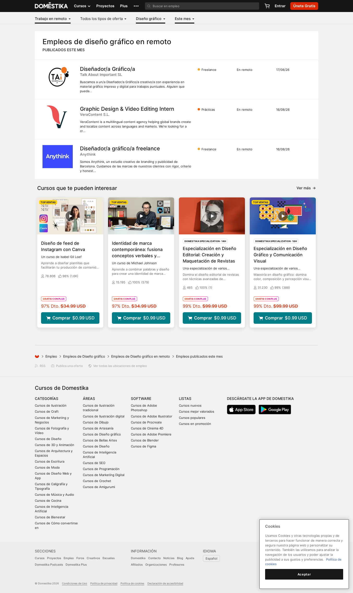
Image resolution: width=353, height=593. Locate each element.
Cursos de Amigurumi (99, 487)
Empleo (51, 356)
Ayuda (190, 558)
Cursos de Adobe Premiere (151, 434)
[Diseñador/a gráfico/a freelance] (58, 156)
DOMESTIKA (51, 6)
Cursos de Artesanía (98, 428)
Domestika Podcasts (49, 564)
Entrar (280, 6)
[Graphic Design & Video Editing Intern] (58, 116)
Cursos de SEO (94, 463)
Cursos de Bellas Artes (100, 440)
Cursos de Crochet (97, 481)
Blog (180, 558)
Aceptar (304, 574)
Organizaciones (156, 564)
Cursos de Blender (145, 440)
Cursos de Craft (47, 411)
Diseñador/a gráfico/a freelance (120, 148)
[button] (136, 6)
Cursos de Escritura (49, 461)
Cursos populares (192, 418)
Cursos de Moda (47, 467)
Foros (80, 558)
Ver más (306, 188)
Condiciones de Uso (74, 583)
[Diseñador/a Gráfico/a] (58, 77)
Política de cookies (132, 583)
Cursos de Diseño (48, 439)
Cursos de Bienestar (50, 517)
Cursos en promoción (195, 424)
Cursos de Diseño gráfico (102, 434)
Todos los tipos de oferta (102, 18)
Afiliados (137, 564)
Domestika (138, 558)
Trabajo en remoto (51, 18)
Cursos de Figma (143, 446)
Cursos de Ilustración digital (103, 416)
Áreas (89, 398)
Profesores (176, 564)
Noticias (168, 558)
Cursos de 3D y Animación (54, 445)
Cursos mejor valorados (196, 411)
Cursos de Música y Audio (54, 494)
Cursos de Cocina (48, 500)
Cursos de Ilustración (51, 405)
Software (141, 398)
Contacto (154, 558)
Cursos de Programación (101, 469)
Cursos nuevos (190, 405)
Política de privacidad (103, 583)
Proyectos (105, 6)
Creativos (93, 558)
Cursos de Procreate (146, 422)
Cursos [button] (80, 6)
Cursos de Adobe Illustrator (151, 416)
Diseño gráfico (149, 18)
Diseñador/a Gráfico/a (107, 69)
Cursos (39, 558)
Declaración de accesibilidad (165, 583)
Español (211, 558)
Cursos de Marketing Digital (103, 475)
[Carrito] (267, 6)
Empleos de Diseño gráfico (84, 356)
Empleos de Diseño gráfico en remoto (140, 356)
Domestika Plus (76, 564)
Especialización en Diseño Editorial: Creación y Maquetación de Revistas (209, 254)
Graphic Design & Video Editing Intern (127, 109)
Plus (124, 6)
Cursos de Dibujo (96, 422)
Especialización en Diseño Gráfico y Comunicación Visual (280, 254)
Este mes (183, 18)
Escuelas (109, 558)
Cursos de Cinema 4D (147, 428)
